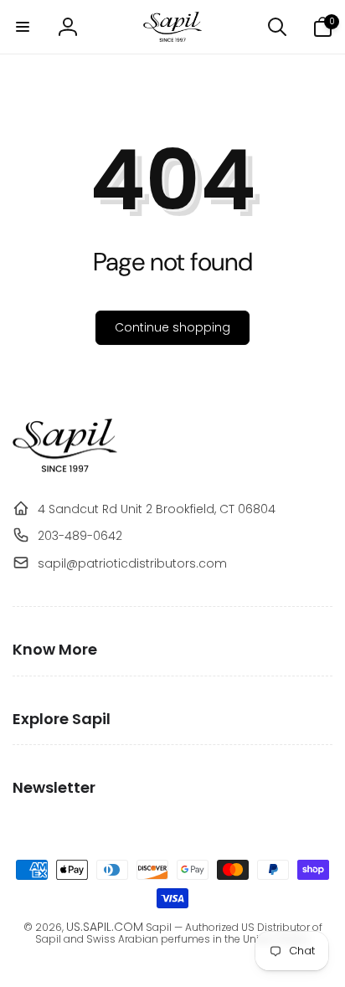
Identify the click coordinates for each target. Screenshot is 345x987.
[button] (22, 26)
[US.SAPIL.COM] (65, 468)
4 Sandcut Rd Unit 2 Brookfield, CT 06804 (156, 509)
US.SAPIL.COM (104, 926)
